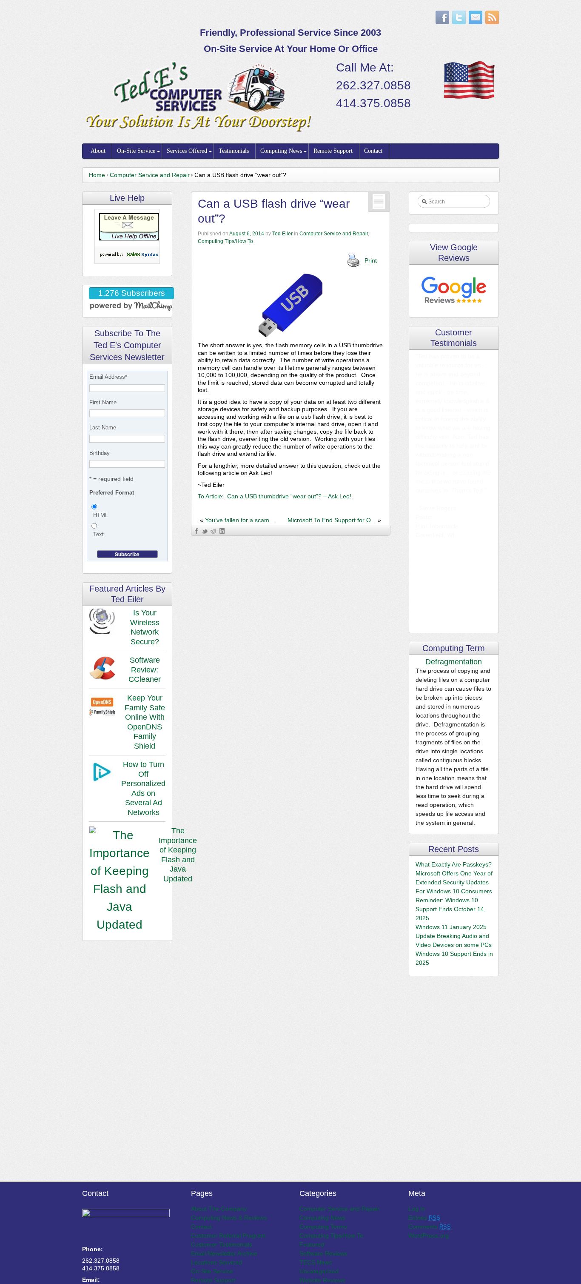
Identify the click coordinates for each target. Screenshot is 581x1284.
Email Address (108, 377)
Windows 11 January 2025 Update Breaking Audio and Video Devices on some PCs (454, 936)
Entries (424, 1217)
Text (98, 534)
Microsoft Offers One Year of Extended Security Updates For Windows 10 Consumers (454, 882)
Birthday (99, 453)
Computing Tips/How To (225, 241)
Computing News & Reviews (229, 1217)
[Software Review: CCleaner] (102, 669)
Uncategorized (319, 1271)
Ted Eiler (282, 234)
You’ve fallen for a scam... (239, 520)
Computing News (281, 151)
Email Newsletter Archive (224, 1253)
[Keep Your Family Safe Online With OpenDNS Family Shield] (102, 707)
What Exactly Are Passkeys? (454, 864)
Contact (373, 151)
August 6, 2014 (246, 234)
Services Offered (187, 151)
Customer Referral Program (228, 1235)
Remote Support (333, 151)
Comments (429, 1226)
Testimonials (234, 151)
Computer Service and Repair (150, 175)
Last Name (102, 427)
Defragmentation (453, 662)
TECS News (315, 1262)
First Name (103, 402)
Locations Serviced (216, 1262)
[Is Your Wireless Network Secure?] (102, 622)
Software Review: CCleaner (144, 669)
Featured (311, 1244)
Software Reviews (323, 1253)
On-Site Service (136, 151)
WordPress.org (428, 1235)
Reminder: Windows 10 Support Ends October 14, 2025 (451, 909)
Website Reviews (322, 1280)
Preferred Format (111, 492)
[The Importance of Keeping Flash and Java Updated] (119, 880)
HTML (100, 515)
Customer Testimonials (221, 1244)
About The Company (219, 1208)
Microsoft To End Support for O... (332, 520)
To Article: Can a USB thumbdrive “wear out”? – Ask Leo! (274, 496)
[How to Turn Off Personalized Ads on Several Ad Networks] (101, 773)
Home (97, 175)
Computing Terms (323, 1226)
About (98, 151)
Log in (416, 1208)
